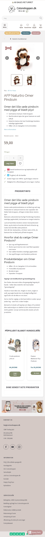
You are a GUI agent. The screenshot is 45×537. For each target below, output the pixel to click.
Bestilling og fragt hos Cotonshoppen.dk (16, 503)
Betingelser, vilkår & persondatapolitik (15, 500)
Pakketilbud (26, 33)
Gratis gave (36, 33)
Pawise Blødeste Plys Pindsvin (35, 358)
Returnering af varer (10, 513)
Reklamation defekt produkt (12, 510)
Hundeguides (8, 466)
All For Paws (12, 91)
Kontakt (6, 479)
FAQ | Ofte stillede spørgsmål (12, 462)
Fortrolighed (7, 507)
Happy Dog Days (9, 482)
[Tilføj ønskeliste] (20, 163)
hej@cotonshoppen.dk (12, 425)
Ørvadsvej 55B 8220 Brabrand (8, 434)
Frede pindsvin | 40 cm (14, 357)
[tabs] (40, 27)
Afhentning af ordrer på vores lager (14, 520)
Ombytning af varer (10, 517)
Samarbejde (7, 472)
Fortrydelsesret (8, 523)
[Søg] (41, 18)
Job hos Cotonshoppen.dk (12, 476)
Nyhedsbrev (7, 486)
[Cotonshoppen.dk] (22, 9)
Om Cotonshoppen (10, 469)
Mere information (10, 129)
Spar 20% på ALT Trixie (12, 33)
